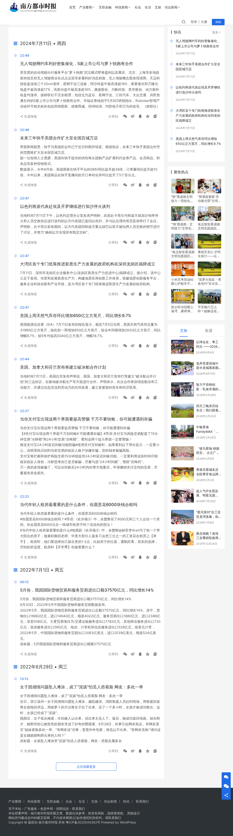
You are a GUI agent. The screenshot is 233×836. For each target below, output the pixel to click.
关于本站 (14, 809)
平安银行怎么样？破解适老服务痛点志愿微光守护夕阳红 (209, 309)
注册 (204, 22)
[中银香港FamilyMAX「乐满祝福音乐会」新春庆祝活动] (182, 432)
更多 (215, 32)
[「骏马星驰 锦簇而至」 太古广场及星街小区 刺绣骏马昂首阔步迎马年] (182, 453)
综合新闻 (171, 7)
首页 (72, 7)
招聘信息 (62, 809)
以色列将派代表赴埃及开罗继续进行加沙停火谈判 (198, 89)
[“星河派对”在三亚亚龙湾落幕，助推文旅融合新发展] (182, 517)
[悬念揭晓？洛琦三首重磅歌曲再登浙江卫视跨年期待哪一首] (182, 538)
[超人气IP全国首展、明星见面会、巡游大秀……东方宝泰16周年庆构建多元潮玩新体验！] (182, 496)
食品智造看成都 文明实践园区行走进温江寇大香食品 (209, 226)
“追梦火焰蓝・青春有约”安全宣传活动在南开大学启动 (209, 281)
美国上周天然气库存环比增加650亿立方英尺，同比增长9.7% (198, 141)
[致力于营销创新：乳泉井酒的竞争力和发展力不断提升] (182, 389)
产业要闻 (85, 7)
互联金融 (105, 7)
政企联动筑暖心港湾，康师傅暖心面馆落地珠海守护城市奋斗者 (182, 309)
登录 (194, 22)
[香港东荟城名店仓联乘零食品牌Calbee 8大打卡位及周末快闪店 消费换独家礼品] (182, 474)
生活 (148, 7)
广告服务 (30, 809)
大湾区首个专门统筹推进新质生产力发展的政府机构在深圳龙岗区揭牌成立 (198, 115)
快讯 (126, 801)
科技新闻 (121, 7)
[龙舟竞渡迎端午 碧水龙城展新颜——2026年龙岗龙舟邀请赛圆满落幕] (182, 368)
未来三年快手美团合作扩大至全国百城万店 (198, 66)
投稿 (218, 22)
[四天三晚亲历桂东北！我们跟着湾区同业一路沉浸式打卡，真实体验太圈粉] (182, 411)
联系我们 (142, 801)
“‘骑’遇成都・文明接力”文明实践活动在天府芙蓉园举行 (183, 226)
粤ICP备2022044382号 (83, 822)
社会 (138, 7)
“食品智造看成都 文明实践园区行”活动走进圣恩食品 (183, 254)
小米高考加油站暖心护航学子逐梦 (182, 281)
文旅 (158, 7)
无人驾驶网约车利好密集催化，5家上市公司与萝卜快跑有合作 (198, 43)
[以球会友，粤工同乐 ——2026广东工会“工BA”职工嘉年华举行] (182, 347)
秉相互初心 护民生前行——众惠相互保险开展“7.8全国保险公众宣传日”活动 (209, 254)
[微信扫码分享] (125, 116)
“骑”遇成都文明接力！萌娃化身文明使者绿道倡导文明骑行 (182, 199)
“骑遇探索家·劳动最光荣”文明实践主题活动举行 (209, 199)
